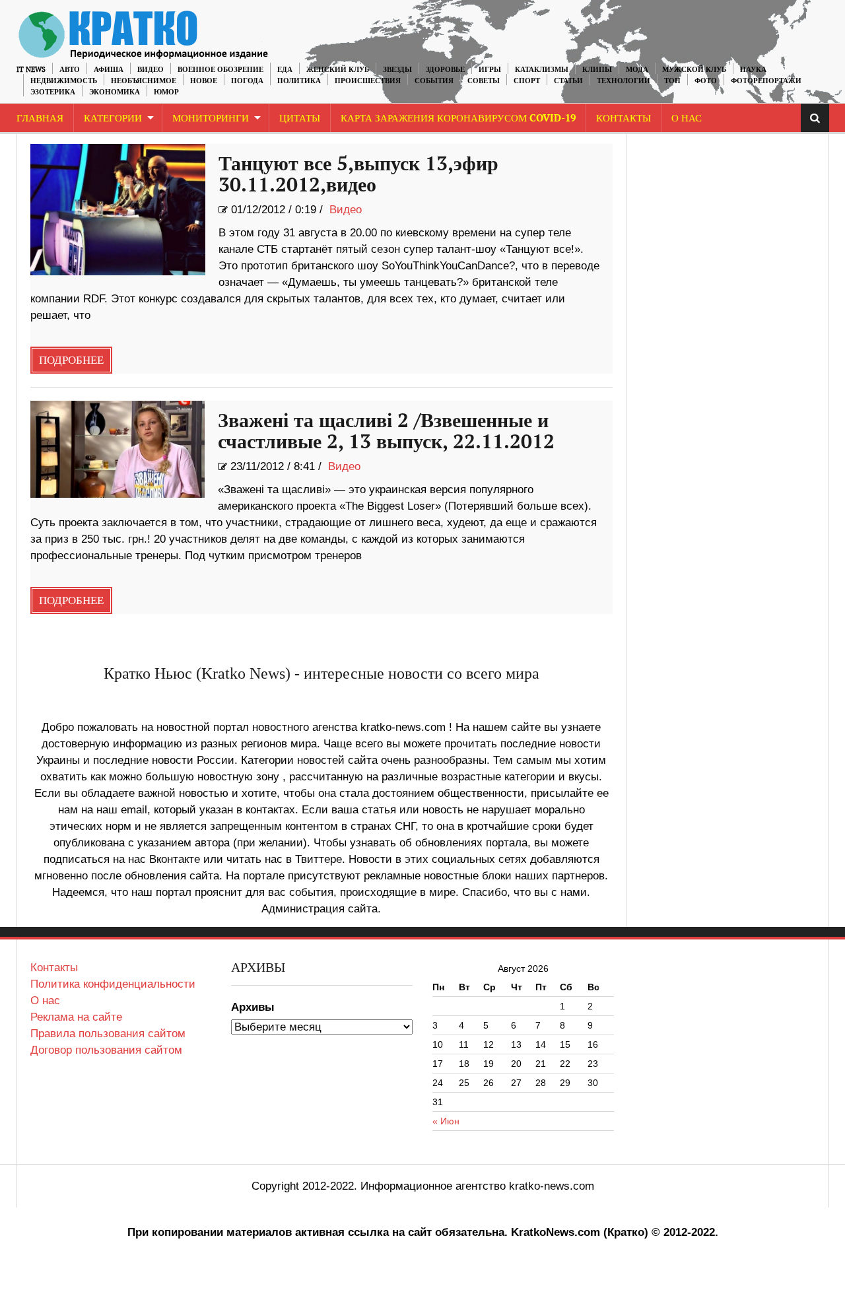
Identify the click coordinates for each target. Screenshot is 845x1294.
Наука (753, 69)
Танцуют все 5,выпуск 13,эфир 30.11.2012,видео (358, 175)
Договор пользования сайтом (106, 1050)
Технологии (623, 81)
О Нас (686, 118)
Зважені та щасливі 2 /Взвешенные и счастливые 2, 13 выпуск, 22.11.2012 (386, 431)
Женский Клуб (337, 69)
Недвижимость (63, 81)
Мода (637, 69)
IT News (31, 69)
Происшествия (368, 81)
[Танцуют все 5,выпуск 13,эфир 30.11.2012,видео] (117, 209)
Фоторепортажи (766, 81)
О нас (45, 1000)
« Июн (445, 1121)
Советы (483, 81)
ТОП (672, 81)
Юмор (166, 92)
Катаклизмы (541, 69)
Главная (40, 118)
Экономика (114, 92)
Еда (284, 69)
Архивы (253, 1007)
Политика (299, 81)
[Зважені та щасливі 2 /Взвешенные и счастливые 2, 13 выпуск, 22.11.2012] (117, 449)
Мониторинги (210, 118)
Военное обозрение (220, 69)
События (434, 81)
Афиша (108, 69)
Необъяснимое (143, 81)
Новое (203, 81)
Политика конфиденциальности (112, 984)
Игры (490, 69)
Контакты (623, 118)
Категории (113, 118)
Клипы (597, 69)
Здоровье (445, 69)
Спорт (527, 81)
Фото (705, 81)
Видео (150, 69)
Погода (247, 81)
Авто (69, 69)
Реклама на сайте (76, 1017)
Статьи (568, 81)
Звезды (397, 69)
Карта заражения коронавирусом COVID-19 (458, 118)
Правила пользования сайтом (108, 1033)
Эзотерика (52, 92)
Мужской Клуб (694, 69)
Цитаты (299, 118)
